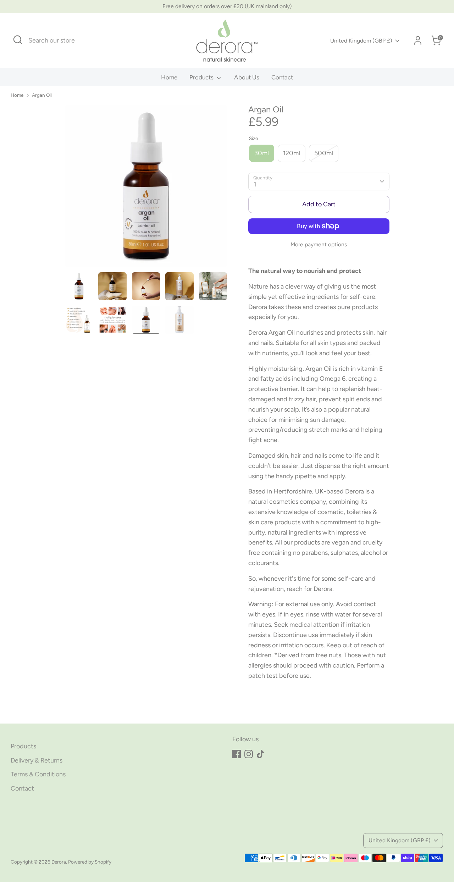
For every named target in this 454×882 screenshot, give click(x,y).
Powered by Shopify (89, 862)
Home (169, 77)
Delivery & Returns (36, 760)
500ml (323, 153)
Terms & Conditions (38, 774)
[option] (146, 188)
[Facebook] (236, 754)
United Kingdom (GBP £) (361, 40)
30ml (261, 153)
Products (202, 77)
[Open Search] (18, 40)
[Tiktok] (260, 754)
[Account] (418, 40)
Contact (282, 77)
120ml (291, 153)
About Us (246, 77)
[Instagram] (248, 754)
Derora (58, 862)
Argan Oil (42, 95)
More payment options (318, 244)
